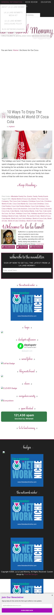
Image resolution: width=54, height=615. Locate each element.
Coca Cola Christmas (36, 204)
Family (35, 196)
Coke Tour (38, 211)
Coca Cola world (46, 209)
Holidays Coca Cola (23, 213)
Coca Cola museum (20, 209)
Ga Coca (5, 213)
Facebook (9, 247)
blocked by (27, 417)
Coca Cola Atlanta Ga (20, 204)
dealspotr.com (27, 351)
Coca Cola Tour (33, 209)
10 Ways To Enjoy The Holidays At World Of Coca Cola (28, 117)
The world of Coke (33, 216)
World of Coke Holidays (34, 221)
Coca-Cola (5, 211)
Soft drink (22, 216)
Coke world (47, 211)
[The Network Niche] (27, 319)
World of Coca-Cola (40, 218)
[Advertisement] (27, 81)
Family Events (43, 196)
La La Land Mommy (27, 31)
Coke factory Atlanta (27, 211)
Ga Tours (12, 213)
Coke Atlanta (14, 211)
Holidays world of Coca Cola (41, 213)
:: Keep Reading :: (27, 185)
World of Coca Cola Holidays (21, 218)
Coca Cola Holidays (38, 206)
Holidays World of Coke (10, 216)
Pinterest (37, 247)
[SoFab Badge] (8, 363)
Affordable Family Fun (18, 196)
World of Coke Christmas (17, 221)
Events (29, 196)
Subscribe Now (27, 610)
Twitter (23, 247)
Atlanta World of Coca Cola (21, 199)
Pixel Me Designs (31, 574)
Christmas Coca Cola (36, 201)
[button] (27, 597)
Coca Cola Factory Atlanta (20, 206)
